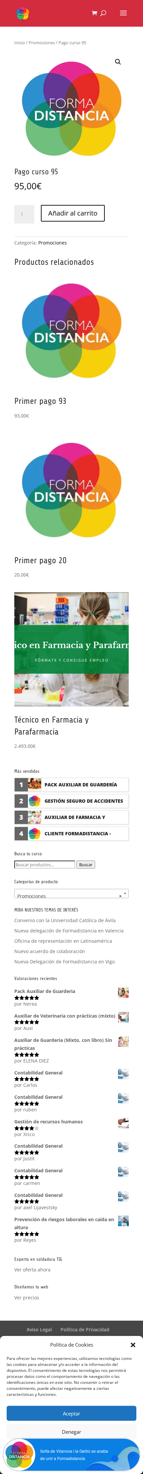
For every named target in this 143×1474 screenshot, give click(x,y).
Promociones (42, 43)
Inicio (19, 43)
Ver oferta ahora (32, 1269)
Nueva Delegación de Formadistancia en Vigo (64, 961)
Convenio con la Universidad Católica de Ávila (65, 920)
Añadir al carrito (72, 213)
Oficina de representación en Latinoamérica (63, 941)
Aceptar (71, 1413)
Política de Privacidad (85, 1329)
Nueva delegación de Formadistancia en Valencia (69, 930)
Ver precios (26, 1297)
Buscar (85, 865)
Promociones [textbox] (69, 896)
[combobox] (71, 893)
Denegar (71, 1431)
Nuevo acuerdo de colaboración (49, 951)
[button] (133, 1345)
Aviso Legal (39, 1329)
